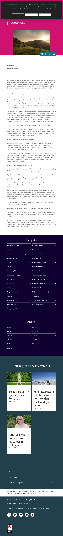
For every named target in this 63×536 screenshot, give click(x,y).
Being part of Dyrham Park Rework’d (16, 395)
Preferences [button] (7, 10)
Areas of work (14, 472)
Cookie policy (11, 508)
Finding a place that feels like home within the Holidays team (42, 398)
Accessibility (21, 508)
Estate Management (13, 68)
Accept (45, 15)
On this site (13, 477)
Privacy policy (32, 508)
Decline (31, 15)
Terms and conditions (45, 508)
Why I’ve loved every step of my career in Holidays (17, 440)
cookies (34, 493)
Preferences (18, 15)
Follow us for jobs (16, 483)
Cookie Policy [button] (23, 8)
